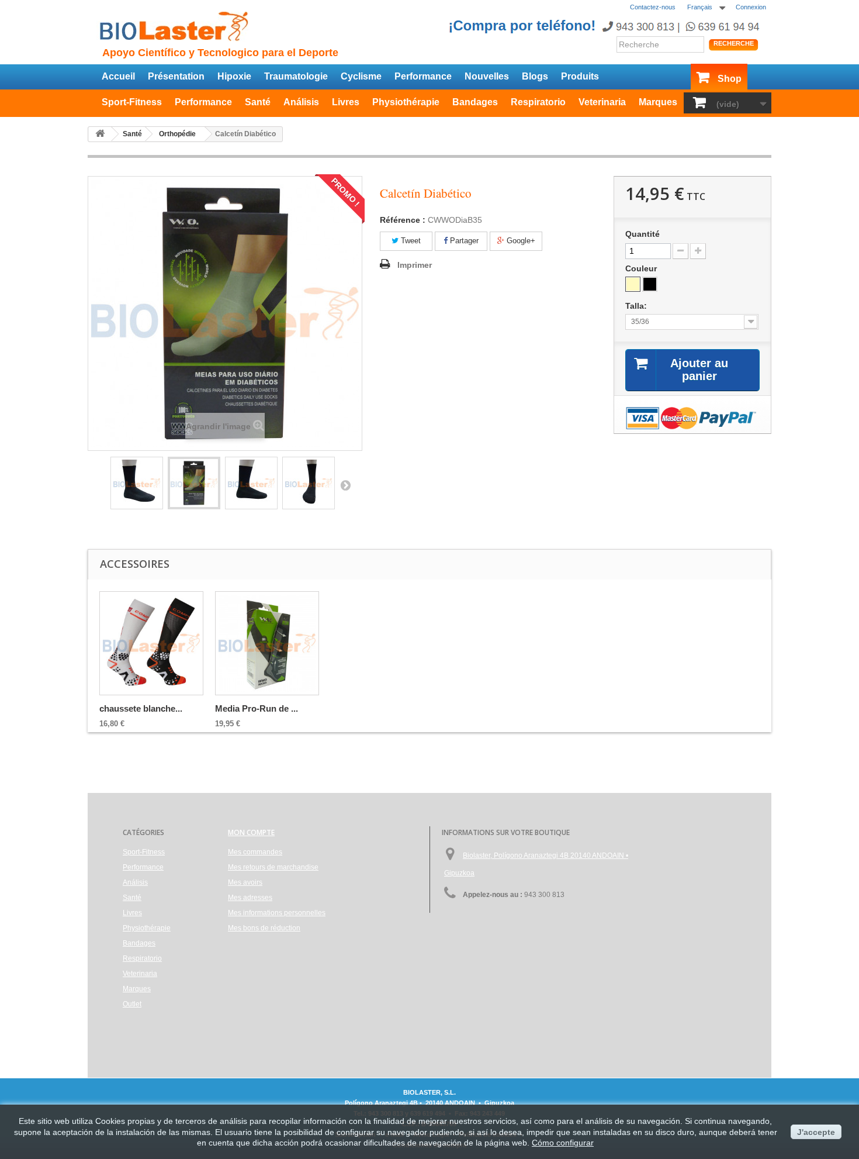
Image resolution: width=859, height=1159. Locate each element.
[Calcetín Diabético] (136, 483)
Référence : (402, 220)
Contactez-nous (653, 7)
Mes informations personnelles (276, 913)
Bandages (475, 102)
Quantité (642, 234)
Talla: (637, 306)
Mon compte (251, 832)
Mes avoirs (245, 882)
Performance (423, 76)
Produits (580, 76)
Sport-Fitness (132, 102)
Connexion (751, 7)
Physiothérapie (405, 102)
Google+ (519, 240)
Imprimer (414, 265)
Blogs (535, 76)
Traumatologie (296, 76)
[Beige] (632, 284)
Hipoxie (234, 76)
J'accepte (816, 1132)
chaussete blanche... (140, 708)
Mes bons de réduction (264, 928)
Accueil (118, 76)
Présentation (176, 76)
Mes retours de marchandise (273, 867)
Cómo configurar (563, 1142)
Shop (730, 79)
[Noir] (649, 284)
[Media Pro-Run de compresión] (267, 643)
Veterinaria (602, 102)
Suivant (345, 485)
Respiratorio (538, 102)
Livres (345, 102)
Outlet (132, 1004)
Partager (463, 240)
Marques (658, 102)
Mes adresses (250, 898)
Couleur (642, 268)
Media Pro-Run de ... (256, 708)
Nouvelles (487, 76)
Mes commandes (255, 852)
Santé (258, 102)
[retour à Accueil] (100, 134)
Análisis (301, 102)
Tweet (410, 240)
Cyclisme (361, 76)
